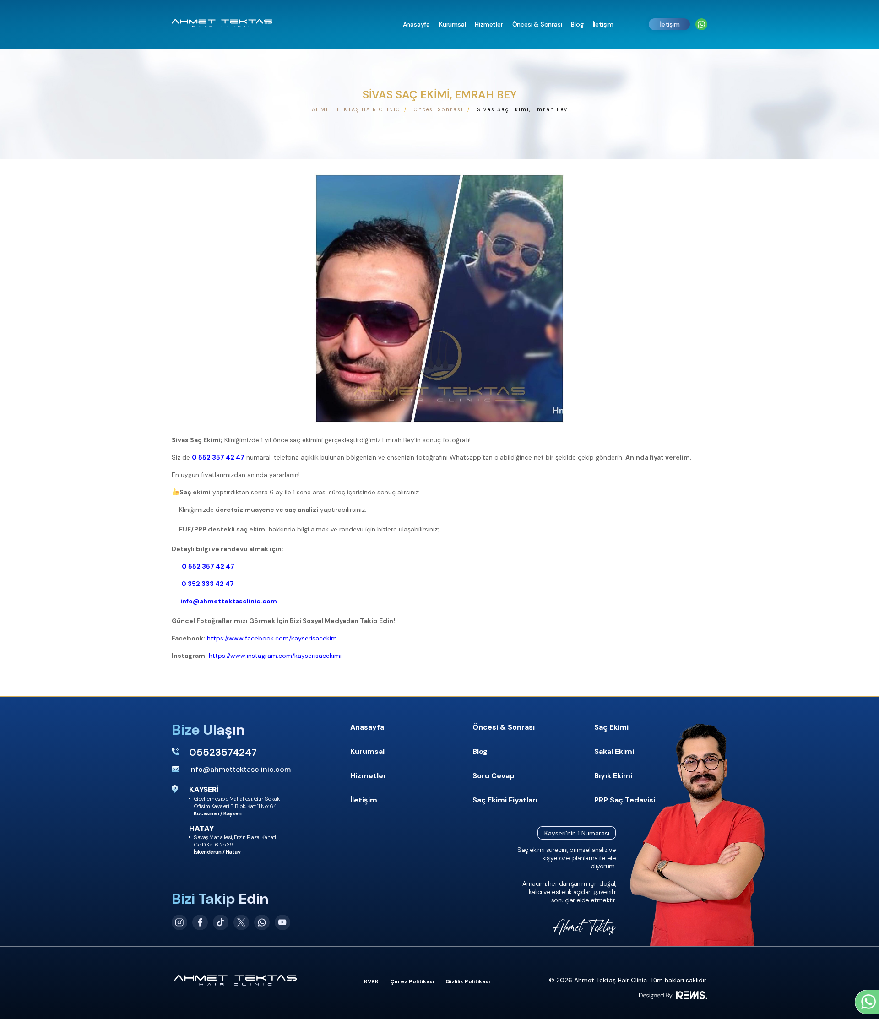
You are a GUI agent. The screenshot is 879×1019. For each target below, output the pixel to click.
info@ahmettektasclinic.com (228, 601)
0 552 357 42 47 (218, 457)
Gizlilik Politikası (467, 981)
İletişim (669, 24)
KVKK (371, 981)
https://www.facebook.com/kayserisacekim (272, 638)
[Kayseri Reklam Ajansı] (673, 995)
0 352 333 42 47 (207, 584)
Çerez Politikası (412, 981)
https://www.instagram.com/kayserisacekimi (275, 655)
